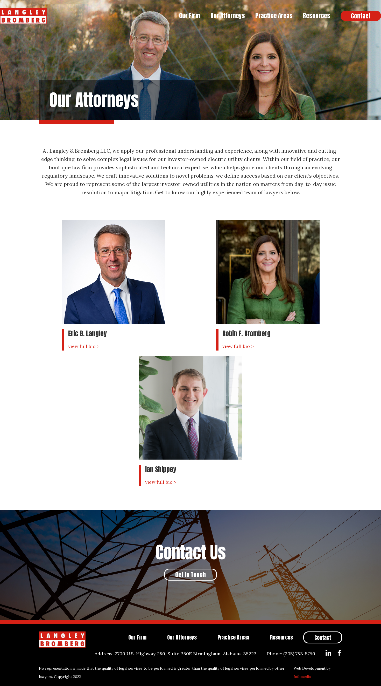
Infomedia (302, 676)
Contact (361, 16)
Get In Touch (190, 574)
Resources (316, 15)
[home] (87, 16)
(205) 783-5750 (299, 654)
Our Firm (189, 15)
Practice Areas (274, 15)
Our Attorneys (227, 15)
